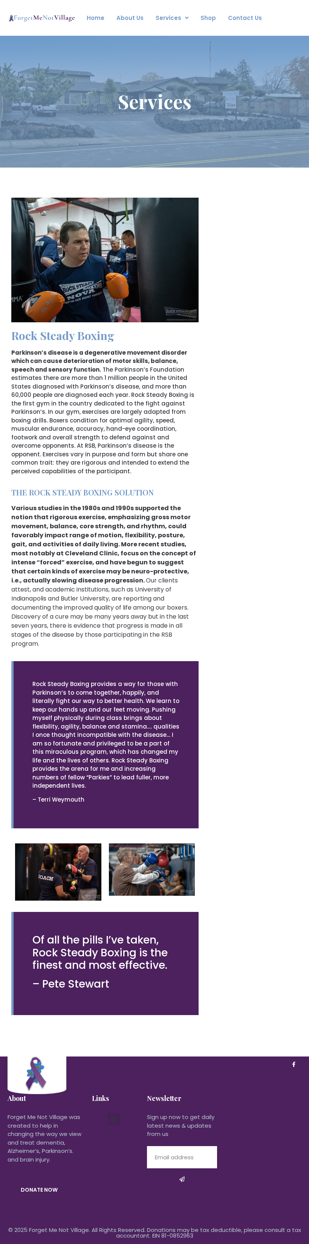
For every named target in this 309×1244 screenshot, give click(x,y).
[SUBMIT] (182, 1179)
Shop (208, 18)
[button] (114, 1119)
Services (168, 18)
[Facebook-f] (293, 1064)
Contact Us (245, 18)
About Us (130, 18)
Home (95, 18)
